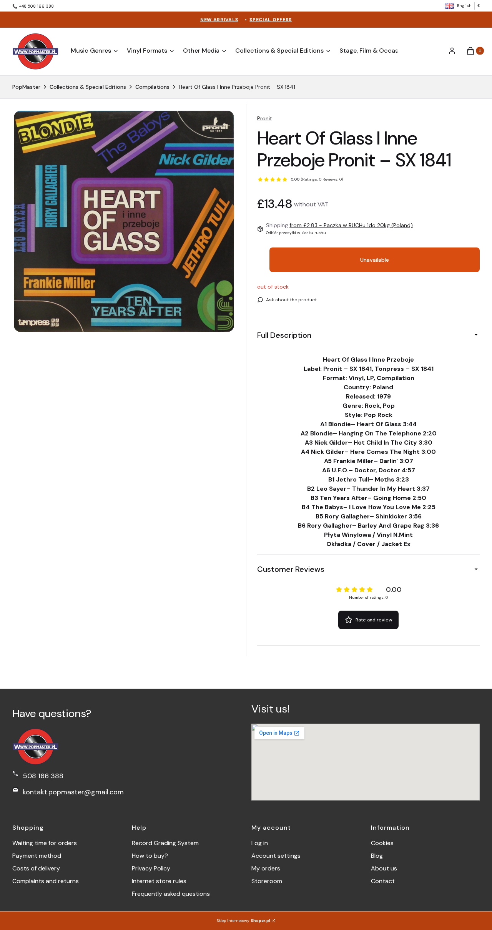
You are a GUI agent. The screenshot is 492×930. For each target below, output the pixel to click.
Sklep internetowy (243, 920)
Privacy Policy (151, 868)
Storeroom (266, 881)
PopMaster (26, 86)
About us (384, 868)
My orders (265, 868)
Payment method (36, 856)
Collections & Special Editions (88, 86)
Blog (377, 856)
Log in (259, 843)
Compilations (152, 86)
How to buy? (150, 856)
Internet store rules (159, 881)
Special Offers (270, 20)
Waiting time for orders (44, 843)
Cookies (382, 843)
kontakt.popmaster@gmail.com (73, 792)
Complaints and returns (45, 881)
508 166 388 (43, 776)
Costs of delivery (36, 868)
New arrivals (219, 20)
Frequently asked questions (171, 894)
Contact (383, 881)
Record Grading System (165, 843)
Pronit (264, 118)
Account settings (276, 856)
